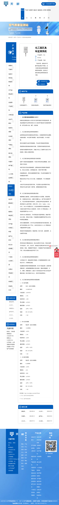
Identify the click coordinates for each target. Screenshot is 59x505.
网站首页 (22, 13)
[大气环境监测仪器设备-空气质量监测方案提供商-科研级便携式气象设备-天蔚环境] (12, 3)
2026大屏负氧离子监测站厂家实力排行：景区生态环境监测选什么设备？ (12, 315)
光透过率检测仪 (39, 491)
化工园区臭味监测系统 (28, 117)
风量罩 (33, 495)
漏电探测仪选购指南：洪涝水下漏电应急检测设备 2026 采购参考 (12, 301)
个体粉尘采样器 (33, 491)
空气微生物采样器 (39, 480)
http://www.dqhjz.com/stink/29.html (32, 393)
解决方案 (36, 14)
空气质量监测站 (33, 447)
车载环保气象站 (33, 469)
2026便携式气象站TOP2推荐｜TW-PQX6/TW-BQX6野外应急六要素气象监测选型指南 (12, 318)
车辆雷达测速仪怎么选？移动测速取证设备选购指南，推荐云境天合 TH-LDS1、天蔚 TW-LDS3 (12, 308)
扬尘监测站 (39, 463)
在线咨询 (42, 84)
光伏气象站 (39, 452)
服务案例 (40, 14)
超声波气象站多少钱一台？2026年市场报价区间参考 (12, 311)
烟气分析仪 (33, 486)
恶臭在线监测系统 (27, 37)
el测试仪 (33, 451)
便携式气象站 (33, 439)
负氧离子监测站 (39, 447)
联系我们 (49, 14)
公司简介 (44, 14)
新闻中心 (31, 14)
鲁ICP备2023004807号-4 (41, 503)
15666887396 (50, 4)
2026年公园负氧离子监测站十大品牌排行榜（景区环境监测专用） (12, 305)
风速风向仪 (39, 497)
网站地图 (26, 462)
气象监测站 (33, 463)
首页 (15, 37)
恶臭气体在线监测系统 (29, 395)
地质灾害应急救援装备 (39, 440)
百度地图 (22, 468)
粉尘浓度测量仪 (39, 486)
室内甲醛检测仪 (39, 474)
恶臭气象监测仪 (27, 398)
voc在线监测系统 (39, 469)
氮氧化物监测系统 (33, 480)
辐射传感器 (33, 458)
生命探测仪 (39, 458)
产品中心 (27, 14)
